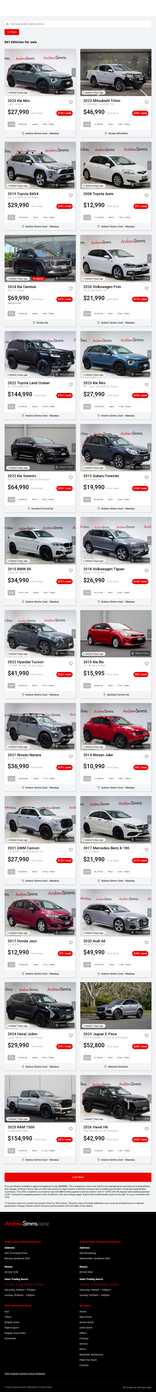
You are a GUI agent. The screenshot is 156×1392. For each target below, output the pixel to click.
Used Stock (86, 1327)
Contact (84, 1365)
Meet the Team (88, 1359)
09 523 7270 (11, 1272)
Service (84, 1343)
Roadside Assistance (91, 1354)
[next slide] (74, 72)
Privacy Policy (45, 1387)
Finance (84, 1338)
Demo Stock (86, 1322)
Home (83, 1311)
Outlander (10, 1338)
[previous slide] (7, 72)
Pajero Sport (12, 1327)
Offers (83, 1332)
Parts (83, 1348)
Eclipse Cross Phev (15, 1332)
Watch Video (66, 92)
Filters (13, 32)
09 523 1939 (86, 1272)
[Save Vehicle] (71, 103)
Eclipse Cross (12, 1322)
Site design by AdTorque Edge (136, 1387)
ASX (7, 1311)
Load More (78, 1177)
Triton (8, 1316)
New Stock (86, 1316)
